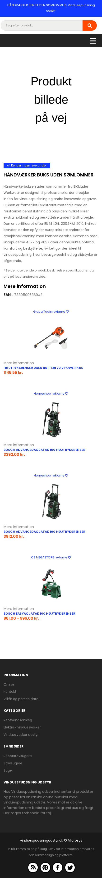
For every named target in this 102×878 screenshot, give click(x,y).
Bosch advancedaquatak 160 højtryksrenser (44, 531)
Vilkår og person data (21, 699)
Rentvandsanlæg (18, 720)
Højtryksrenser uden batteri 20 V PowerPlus (43, 368)
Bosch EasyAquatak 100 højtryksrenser (39, 613)
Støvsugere (13, 763)
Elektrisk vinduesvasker (22, 727)
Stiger (8, 770)
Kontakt (10, 691)
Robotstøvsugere (18, 755)
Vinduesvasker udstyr (21, 734)
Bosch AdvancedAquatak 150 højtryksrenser (44, 449)
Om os (9, 684)
